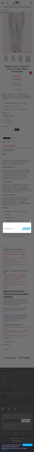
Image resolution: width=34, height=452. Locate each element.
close (30, 221)
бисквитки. (4, 450)
